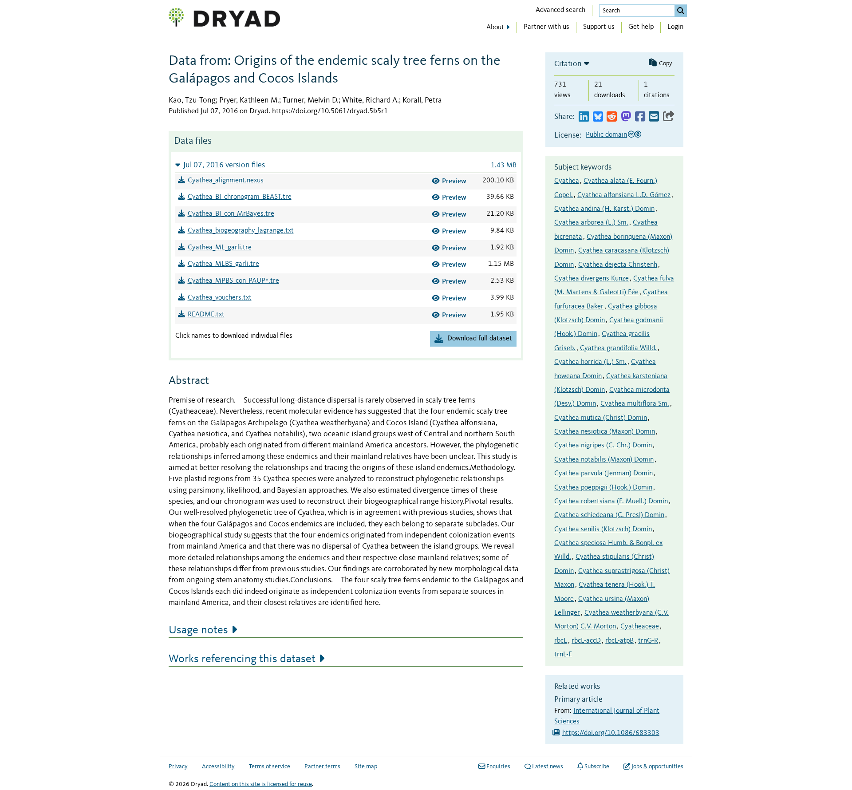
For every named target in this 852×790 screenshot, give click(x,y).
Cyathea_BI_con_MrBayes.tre (231, 213)
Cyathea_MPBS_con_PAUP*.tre (233, 280)
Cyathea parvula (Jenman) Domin (603, 473)
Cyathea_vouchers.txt (220, 297)
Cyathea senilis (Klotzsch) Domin (603, 529)
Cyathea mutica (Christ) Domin (600, 418)
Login (675, 27)
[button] (346, 165)
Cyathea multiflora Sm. (634, 403)
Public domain (606, 134)
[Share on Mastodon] (626, 117)
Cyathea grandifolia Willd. (618, 348)
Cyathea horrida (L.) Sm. (590, 362)
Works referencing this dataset (242, 659)
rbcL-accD (586, 640)
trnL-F (563, 654)
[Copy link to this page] (668, 117)
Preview (454, 181)
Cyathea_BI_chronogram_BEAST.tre (240, 197)
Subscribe (596, 766)
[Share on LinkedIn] (584, 117)
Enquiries (498, 766)
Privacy (178, 766)
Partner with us (546, 27)
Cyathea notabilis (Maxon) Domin (604, 459)
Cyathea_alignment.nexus (226, 180)
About (495, 27)
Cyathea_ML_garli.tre (220, 247)
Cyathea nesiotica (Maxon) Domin (604, 431)
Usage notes (198, 630)
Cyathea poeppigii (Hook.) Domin (603, 487)
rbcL (560, 640)
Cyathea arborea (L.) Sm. (591, 222)
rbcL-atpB (619, 640)
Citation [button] (568, 64)
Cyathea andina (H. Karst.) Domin (604, 209)
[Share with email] (654, 117)
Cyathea (566, 181)
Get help (641, 27)
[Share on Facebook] (640, 117)
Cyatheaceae (639, 626)
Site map (366, 766)
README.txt (206, 314)
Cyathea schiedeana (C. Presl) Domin (609, 515)
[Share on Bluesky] (598, 117)
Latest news (547, 766)
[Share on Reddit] (612, 117)
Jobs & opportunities (657, 766)
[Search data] (680, 10)
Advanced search (560, 10)
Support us (599, 27)
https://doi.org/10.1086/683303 (610, 733)
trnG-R (648, 640)
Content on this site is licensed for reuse (260, 784)
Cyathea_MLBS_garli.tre (223, 264)
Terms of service (269, 766)
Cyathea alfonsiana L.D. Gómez (624, 195)
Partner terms (322, 766)
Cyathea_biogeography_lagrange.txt (241, 230)
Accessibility (218, 766)
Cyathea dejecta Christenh (617, 265)
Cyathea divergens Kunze (591, 278)
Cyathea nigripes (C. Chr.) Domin (603, 445)
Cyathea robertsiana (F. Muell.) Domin (611, 501)
